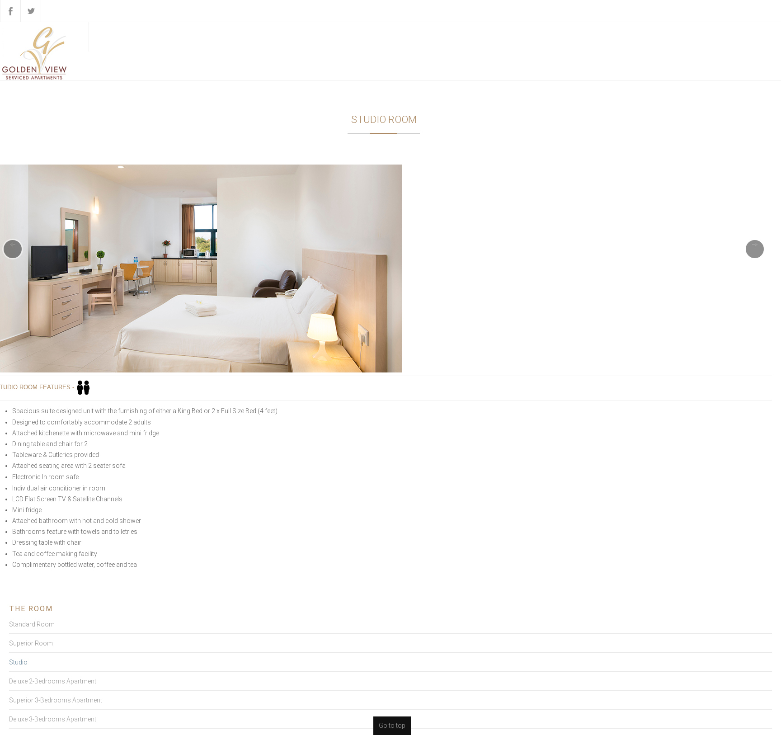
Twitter (31, 11)
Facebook (10, 11)
